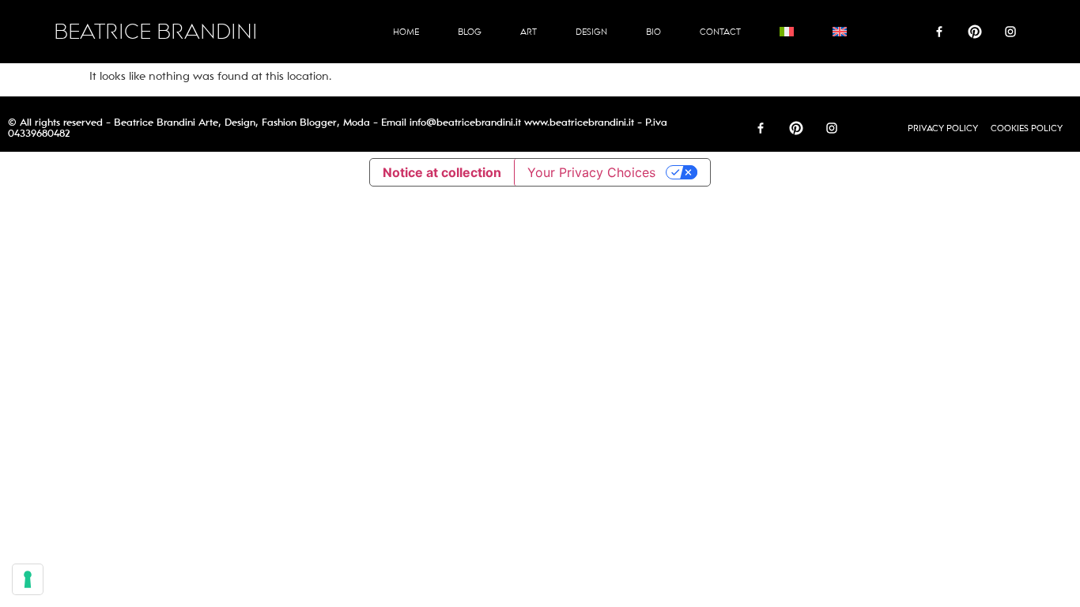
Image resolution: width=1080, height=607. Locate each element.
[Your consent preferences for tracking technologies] (28, 579)
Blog (469, 31)
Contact (720, 31)
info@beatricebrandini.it (465, 122)
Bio (653, 31)
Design (591, 31)
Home (406, 31)
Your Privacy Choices (591, 172)
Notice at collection (442, 172)
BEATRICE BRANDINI (156, 32)
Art (528, 31)
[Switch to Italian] (787, 32)
